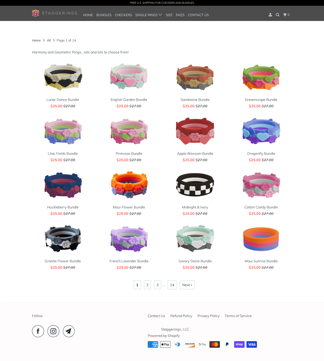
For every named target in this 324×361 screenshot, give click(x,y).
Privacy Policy (208, 316)
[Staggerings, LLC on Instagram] (54, 331)
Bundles (104, 15)
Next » (187, 285)
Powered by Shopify (164, 335)
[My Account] (271, 15)
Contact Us (198, 15)
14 (172, 285)
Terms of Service (238, 316)
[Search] (278, 15)
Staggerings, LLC (175, 329)
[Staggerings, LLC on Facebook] (39, 331)
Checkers (123, 15)
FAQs (180, 15)
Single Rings (146, 15)
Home (88, 15)
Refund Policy (181, 316)
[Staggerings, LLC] (54, 13)
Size (169, 15)
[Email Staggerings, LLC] (70, 331)
